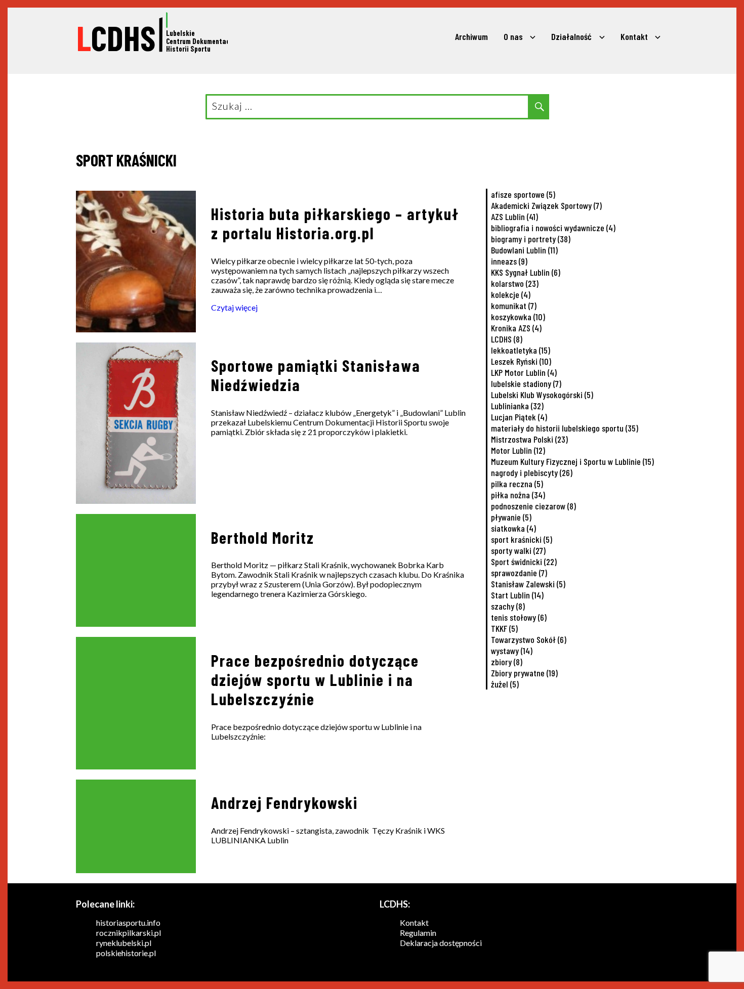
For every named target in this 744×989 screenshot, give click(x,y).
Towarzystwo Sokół (528, 639)
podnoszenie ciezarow (533, 505)
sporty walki (518, 550)
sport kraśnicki (521, 539)
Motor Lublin (518, 450)
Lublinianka (517, 405)
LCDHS (506, 339)
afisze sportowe (523, 194)
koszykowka (518, 316)
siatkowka (513, 528)
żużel (505, 684)
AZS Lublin (514, 216)
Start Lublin (517, 594)
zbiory (506, 661)
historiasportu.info (128, 922)
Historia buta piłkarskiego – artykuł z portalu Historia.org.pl (335, 223)
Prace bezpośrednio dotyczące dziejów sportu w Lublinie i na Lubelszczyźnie (315, 679)
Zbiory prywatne (524, 672)
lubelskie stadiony (526, 383)
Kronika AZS (516, 327)
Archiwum (471, 36)
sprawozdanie (519, 572)
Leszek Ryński (521, 361)
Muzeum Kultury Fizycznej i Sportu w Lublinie (572, 461)
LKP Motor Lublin (524, 372)
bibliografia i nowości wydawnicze (553, 227)
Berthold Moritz (262, 537)
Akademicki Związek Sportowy (546, 205)
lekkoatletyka (520, 350)
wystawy (511, 650)
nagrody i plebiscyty (531, 472)
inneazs (509, 261)
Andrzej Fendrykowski (284, 802)
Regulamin (418, 932)
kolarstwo (515, 283)
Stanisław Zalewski (528, 583)
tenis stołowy (519, 617)
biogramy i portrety (530, 238)
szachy (508, 606)
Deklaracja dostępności (441, 943)
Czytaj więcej (234, 307)
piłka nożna (518, 494)
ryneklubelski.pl (123, 943)
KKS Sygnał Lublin (525, 272)
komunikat (513, 305)
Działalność (571, 36)
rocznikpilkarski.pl (128, 932)
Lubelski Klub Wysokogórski (542, 394)
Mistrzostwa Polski (529, 439)
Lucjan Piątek (519, 416)
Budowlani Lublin (524, 249)
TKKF (504, 628)
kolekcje (510, 294)
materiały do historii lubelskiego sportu (564, 428)
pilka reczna (517, 483)
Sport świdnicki (524, 561)
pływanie (511, 517)
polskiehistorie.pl (126, 953)
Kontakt (634, 36)
